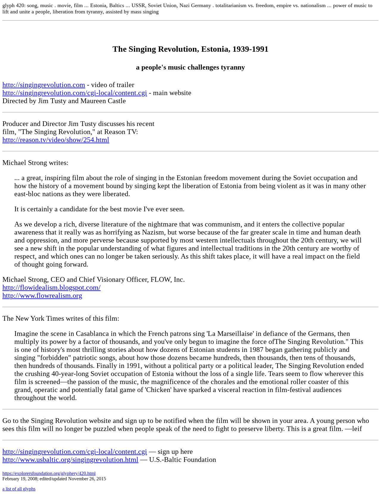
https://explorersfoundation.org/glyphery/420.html (49, 473)
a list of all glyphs (18, 488)
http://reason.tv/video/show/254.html (55, 140)
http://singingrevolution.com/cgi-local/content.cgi (74, 93)
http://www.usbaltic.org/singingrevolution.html (70, 459)
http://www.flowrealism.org (42, 295)
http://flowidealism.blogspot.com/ (51, 287)
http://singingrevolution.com (43, 85)
